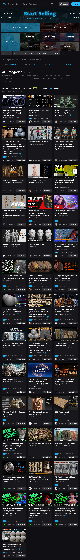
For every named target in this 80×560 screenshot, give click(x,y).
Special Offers (29, 88)
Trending (5, 88)
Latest (56, 88)
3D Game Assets (41, 53)
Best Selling (15, 88)
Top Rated (43, 88)
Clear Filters (68, 64)
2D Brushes (54, 53)
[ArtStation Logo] (4, 3)
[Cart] (52, 4)
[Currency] (56, 4)
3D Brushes (28, 53)
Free (50, 88)
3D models (18, 53)
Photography (6, 53)
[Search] (47, 4)
